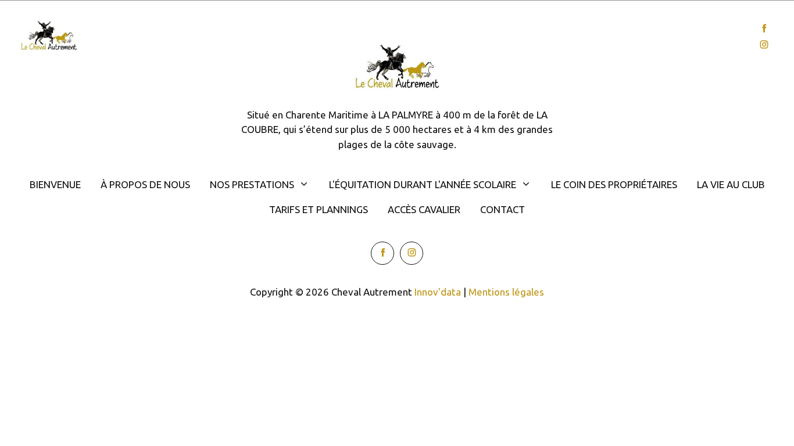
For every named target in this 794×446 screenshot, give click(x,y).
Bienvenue (129, 36)
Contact (708, 36)
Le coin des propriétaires (614, 184)
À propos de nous (145, 184)
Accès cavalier (424, 209)
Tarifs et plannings (318, 209)
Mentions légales (506, 291)
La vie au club (731, 184)
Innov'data (437, 291)
